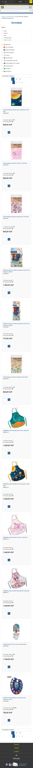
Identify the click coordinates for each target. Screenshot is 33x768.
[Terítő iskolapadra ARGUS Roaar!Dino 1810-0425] (16, 364)
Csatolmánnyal (9, 66)
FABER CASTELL (8, 40)
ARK (5, 35)
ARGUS (6, 33)
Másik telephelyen (10, 50)
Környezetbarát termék (11, 60)
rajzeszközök (9, 16)
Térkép (16, 744)
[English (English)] (3, 2)
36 (20, 79)
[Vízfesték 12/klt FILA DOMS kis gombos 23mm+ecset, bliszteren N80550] (16, 311)
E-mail (16, 751)
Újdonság (7, 44)
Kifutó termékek (9, 52)
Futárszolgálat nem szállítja (12, 63)
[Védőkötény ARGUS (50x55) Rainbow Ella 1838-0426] (16, 578)
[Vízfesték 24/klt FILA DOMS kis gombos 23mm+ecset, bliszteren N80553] (16, 257)
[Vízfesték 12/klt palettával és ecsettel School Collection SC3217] (16, 685)
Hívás (16, 748)
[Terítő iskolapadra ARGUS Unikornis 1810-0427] (16, 150)
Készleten (7, 68)
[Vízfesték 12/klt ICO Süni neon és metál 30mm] (16, 631)
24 (16, 79)
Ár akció (7, 55)
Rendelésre (8, 71)
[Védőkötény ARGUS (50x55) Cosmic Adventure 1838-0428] (16, 471)
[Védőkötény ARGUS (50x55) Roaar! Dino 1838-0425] (16, 418)
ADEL (5, 31)
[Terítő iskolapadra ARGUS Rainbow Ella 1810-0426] (16, 204)
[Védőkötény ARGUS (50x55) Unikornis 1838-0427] (16, 524)
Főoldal (3, 16)
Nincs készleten (9, 47)
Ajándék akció (9, 58)
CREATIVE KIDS (7, 38)
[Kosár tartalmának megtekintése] (30, 7)
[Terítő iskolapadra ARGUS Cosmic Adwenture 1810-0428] (16, 97)
